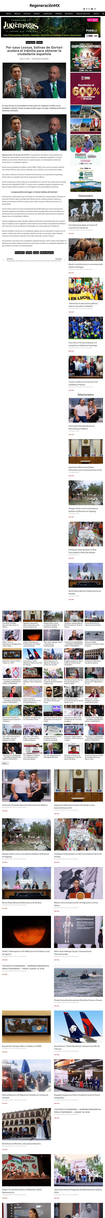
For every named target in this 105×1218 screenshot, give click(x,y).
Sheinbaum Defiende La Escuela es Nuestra (93, 662)
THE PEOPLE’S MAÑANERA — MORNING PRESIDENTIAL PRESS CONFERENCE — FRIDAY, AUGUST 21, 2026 (73, 643)
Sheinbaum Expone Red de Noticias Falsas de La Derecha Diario (73, 681)
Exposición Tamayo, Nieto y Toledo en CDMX (12, 662)
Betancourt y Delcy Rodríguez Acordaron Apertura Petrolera (92, 700)
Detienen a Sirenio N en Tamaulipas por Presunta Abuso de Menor (72, 757)
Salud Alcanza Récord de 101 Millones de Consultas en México (73, 719)
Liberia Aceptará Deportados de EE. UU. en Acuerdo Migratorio (32, 700)
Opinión (58, 14)
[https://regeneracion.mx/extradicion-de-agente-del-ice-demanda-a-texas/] (32, 711)
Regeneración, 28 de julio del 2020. (15, 155)
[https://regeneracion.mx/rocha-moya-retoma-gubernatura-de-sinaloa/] (93, 617)
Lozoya (36, 253)
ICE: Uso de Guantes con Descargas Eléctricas (52, 756)
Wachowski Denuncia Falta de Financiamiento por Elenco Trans (94, 757)
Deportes (69, 14)
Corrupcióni (20, 253)
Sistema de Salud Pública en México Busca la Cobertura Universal (52, 738)
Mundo (37, 14)
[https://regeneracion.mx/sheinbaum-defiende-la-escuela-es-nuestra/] (93, 655)
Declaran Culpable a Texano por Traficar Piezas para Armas (53, 700)
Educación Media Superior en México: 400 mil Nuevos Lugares (73, 738)
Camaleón (47, 14)
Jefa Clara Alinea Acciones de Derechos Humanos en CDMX (53, 719)
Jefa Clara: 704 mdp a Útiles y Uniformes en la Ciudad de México (31, 738)
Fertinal (29, 253)
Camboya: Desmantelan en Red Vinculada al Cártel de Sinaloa (73, 625)
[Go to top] (101, 1214)
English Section (83, 14)
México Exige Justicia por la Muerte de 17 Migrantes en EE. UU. (94, 681)
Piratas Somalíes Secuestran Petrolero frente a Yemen (94, 643)
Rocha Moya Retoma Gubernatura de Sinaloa (93, 624)
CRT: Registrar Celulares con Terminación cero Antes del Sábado (31, 757)
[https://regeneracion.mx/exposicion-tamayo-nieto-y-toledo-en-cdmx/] (11, 655)
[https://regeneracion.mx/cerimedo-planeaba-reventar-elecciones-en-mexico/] (11, 617)
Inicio (8, 14)
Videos (96, 14)
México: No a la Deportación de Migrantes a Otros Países (12, 643)
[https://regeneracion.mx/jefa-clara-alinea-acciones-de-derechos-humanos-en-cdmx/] (52, 711)
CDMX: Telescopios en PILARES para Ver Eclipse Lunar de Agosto (31, 643)
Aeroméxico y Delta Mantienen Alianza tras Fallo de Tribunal (32, 662)
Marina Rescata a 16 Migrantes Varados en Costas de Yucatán (51, 662)
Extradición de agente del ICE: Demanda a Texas (32, 718)
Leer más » (71, 233)
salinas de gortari (47, 253)
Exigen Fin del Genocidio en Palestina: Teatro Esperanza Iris (32, 681)
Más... (5, 763)
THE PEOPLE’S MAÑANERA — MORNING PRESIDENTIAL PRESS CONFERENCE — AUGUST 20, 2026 (12, 681)
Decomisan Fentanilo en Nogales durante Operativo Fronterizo (12, 719)
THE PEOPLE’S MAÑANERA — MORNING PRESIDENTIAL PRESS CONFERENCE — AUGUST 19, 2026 (12, 700)
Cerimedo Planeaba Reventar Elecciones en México (10, 625)
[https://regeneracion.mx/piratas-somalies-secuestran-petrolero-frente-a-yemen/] (93, 636)
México (17, 14)
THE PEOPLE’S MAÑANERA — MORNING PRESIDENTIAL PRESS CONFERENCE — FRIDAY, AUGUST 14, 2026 (12, 757)
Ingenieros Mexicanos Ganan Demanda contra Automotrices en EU (31, 625)
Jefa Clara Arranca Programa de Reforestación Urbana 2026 (53, 681)
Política (27, 14)
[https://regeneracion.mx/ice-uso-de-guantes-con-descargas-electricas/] (52, 749)
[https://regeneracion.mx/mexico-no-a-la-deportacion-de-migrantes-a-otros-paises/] (11, 636)
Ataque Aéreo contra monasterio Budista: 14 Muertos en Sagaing (51, 625)
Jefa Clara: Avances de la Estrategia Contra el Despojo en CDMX (11, 738)
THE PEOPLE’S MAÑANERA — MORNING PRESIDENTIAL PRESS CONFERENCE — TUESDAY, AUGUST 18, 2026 (94, 719)
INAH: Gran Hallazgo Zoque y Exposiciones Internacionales (53, 643)
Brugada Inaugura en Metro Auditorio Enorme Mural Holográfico (73, 662)
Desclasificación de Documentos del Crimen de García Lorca (73, 700)
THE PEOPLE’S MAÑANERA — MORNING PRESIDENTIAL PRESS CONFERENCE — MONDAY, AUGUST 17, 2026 (94, 738)
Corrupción (30, 42)
